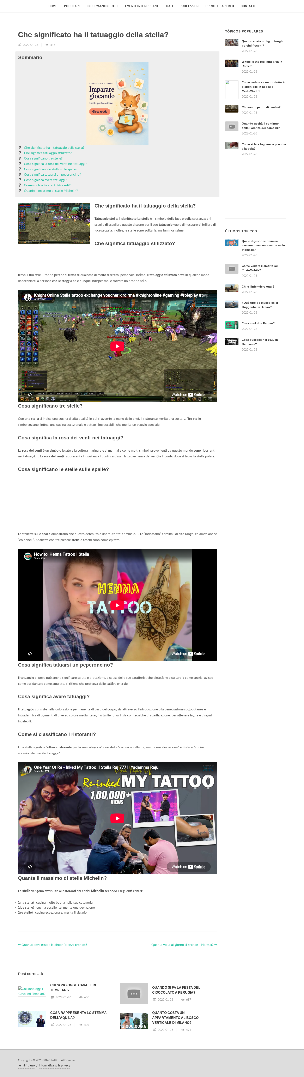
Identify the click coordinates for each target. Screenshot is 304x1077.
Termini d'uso (26, 1065)
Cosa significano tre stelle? (43, 158)
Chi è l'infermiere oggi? (258, 286)
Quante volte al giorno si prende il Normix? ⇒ (184, 944)
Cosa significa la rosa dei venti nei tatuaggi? (55, 164)
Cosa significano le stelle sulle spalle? (50, 169)
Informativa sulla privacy (54, 1065)
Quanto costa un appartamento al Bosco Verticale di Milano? (175, 1017)
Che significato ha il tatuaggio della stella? (54, 147)
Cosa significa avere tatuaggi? (45, 180)
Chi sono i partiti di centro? (261, 107)
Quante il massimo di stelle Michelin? (51, 190)
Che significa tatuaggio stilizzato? (48, 153)
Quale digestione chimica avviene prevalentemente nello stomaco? (263, 245)
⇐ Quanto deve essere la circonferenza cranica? (52, 944)
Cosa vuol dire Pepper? (258, 323)
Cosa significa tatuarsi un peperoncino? (52, 174)
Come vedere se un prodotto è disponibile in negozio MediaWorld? (263, 87)
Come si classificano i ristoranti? (47, 185)
